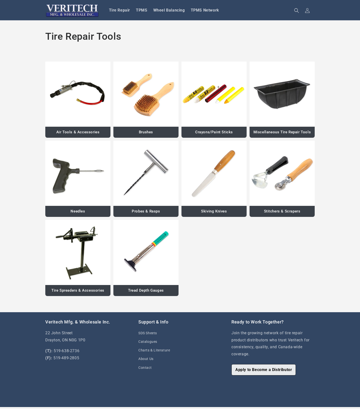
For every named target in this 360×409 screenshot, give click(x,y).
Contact (145, 368)
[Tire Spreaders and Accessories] (77, 252)
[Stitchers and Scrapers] (282, 173)
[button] (296, 10)
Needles (78, 211)
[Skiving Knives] (214, 173)
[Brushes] (146, 94)
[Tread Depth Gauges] (146, 252)
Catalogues (147, 342)
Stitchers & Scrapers (282, 211)
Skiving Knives (214, 211)
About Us (146, 359)
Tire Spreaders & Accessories (77, 290)
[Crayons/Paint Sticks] (214, 94)
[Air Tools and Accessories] (77, 94)
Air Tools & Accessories (78, 132)
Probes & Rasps (146, 211)
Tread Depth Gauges (146, 290)
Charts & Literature (154, 350)
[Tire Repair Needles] (77, 173)
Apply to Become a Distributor (263, 369)
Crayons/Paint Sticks (214, 132)
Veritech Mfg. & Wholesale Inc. (161, 406)
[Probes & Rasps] (146, 173)
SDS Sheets (147, 333)
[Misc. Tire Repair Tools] (282, 94)
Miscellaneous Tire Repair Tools (282, 132)
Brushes (146, 132)
